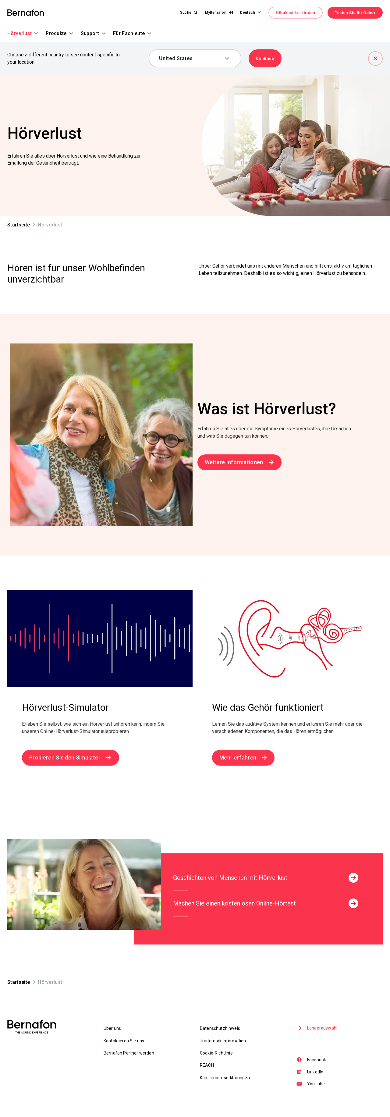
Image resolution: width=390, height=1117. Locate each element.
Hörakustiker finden (295, 12)
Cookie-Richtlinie (216, 1053)
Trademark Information (223, 1040)
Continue (265, 58)
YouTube (316, 1083)
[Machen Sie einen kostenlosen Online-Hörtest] (353, 903)
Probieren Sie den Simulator (65, 757)
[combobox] (190, 58)
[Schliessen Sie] (375, 58)
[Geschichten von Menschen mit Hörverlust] (353, 878)
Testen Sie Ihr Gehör (355, 12)
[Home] (25, 12)
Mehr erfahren (237, 757)
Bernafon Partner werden (129, 1053)
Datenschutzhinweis (220, 1028)
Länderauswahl (322, 1028)
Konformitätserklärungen (225, 1077)
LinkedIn (315, 1071)
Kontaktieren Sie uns (124, 1040)
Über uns (112, 1028)
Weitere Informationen (234, 462)
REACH (207, 1065)
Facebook (316, 1059)
